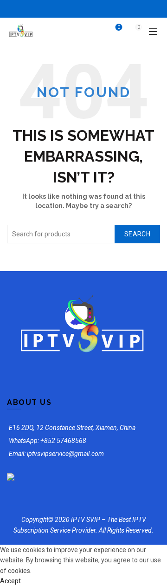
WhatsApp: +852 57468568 (47, 440)
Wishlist (118, 27)
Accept (10, 581)
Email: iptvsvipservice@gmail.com (56, 453)
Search (137, 234)
